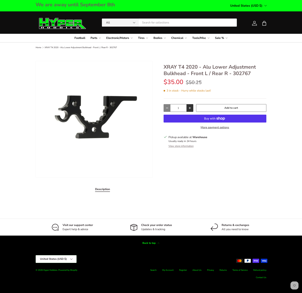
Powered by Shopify (67, 270)
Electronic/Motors (117, 38)
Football (79, 38)
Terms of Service (240, 270)
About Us (197, 270)
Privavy (210, 270)
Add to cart (231, 108)
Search (153, 270)
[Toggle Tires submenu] (147, 38)
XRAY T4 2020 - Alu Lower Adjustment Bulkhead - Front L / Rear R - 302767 (81, 47)
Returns (223, 270)
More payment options (215, 127)
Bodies (157, 38)
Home (38, 47)
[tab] (102, 189)
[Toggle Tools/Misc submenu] (208, 38)
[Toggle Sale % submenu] (226, 38)
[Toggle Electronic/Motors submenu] (132, 38)
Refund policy (259, 270)
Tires (141, 38)
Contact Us (261, 277)
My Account (168, 270)
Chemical (177, 38)
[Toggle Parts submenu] (100, 38)
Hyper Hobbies (50, 270)
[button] (264, 23)
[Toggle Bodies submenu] (165, 38)
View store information (181, 146)
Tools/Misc (199, 38)
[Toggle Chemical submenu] (186, 38)
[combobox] (169, 23)
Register (183, 270)
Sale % (219, 38)
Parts (94, 38)
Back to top (149, 243)
